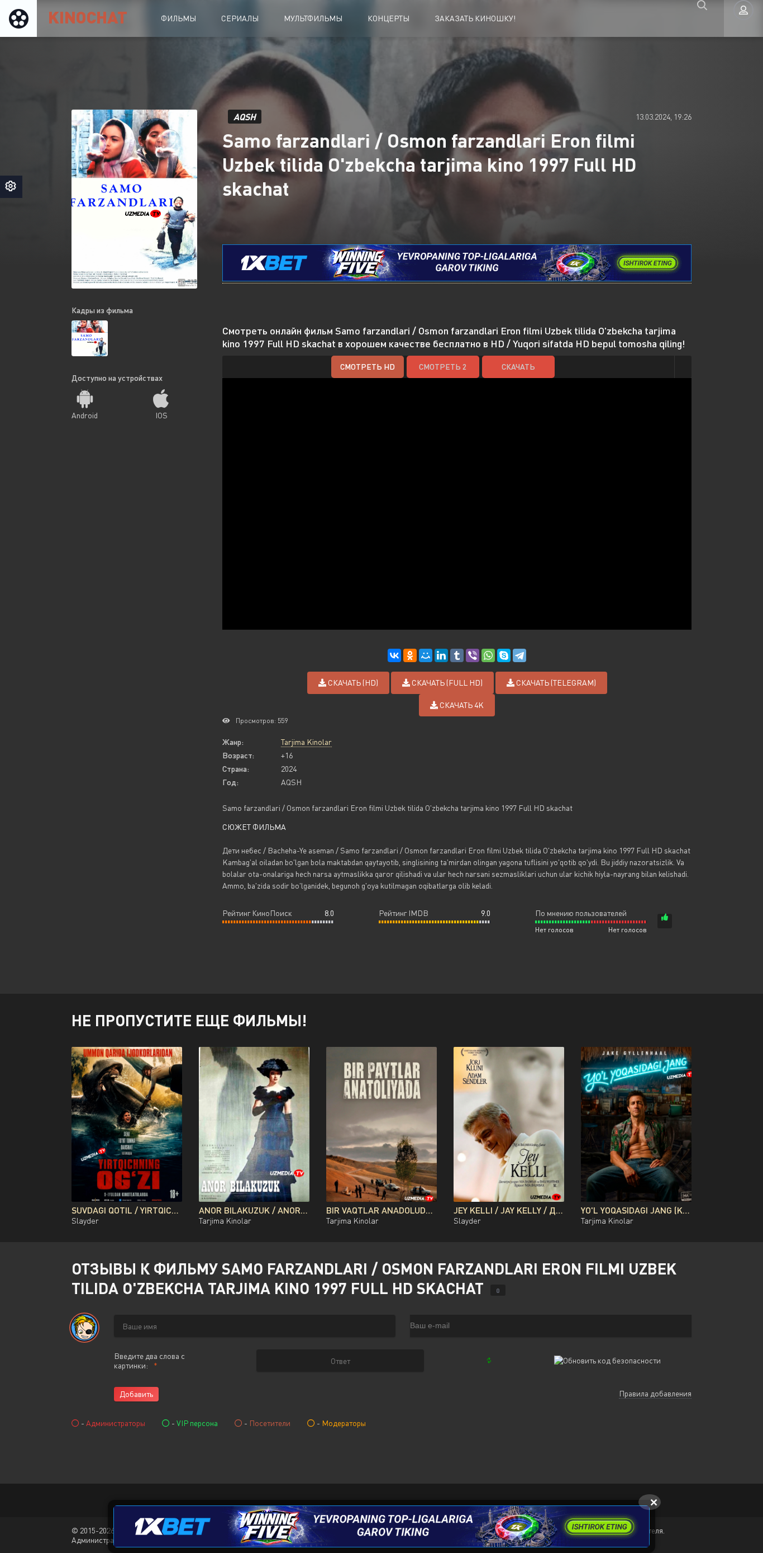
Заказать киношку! (475, 18)
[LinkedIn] (441, 655)
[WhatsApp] (488, 655)
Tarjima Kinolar (306, 742)
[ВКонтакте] (394, 655)
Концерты (388, 18)
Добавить (136, 1394)
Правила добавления (655, 1393)
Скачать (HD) (352, 682)
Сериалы (240, 18)
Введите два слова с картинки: (149, 1360)
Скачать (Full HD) (446, 682)
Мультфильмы (313, 18)
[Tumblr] (457, 655)
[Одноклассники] (410, 655)
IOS (161, 415)
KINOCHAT (87, 16)
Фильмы (178, 18)
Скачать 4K (461, 705)
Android (84, 415)
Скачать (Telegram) (555, 682)
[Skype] (504, 655)
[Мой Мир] (425, 655)
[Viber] (472, 655)
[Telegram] (519, 655)
